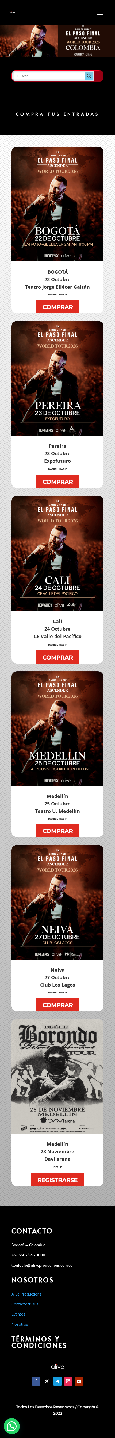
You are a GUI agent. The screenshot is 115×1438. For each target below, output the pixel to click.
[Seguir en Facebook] (36, 1381)
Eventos (18, 1314)
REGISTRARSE (57, 1180)
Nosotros (19, 1324)
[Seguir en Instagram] (68, 1381)
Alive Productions (26, 1294)
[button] (12, 1426)
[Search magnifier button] (89, 76)
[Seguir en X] (47, 1381)
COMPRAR (58, 307)
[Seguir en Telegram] (57, 1381)
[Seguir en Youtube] (79, 1381)
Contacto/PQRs (25, 1303)
